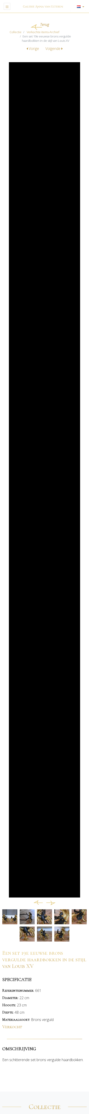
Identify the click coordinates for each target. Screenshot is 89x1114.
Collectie (15, 32)
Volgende (53, 48)
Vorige (34, 48)
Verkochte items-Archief (43, 32)
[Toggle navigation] (7, 6)
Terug (44, 24)
